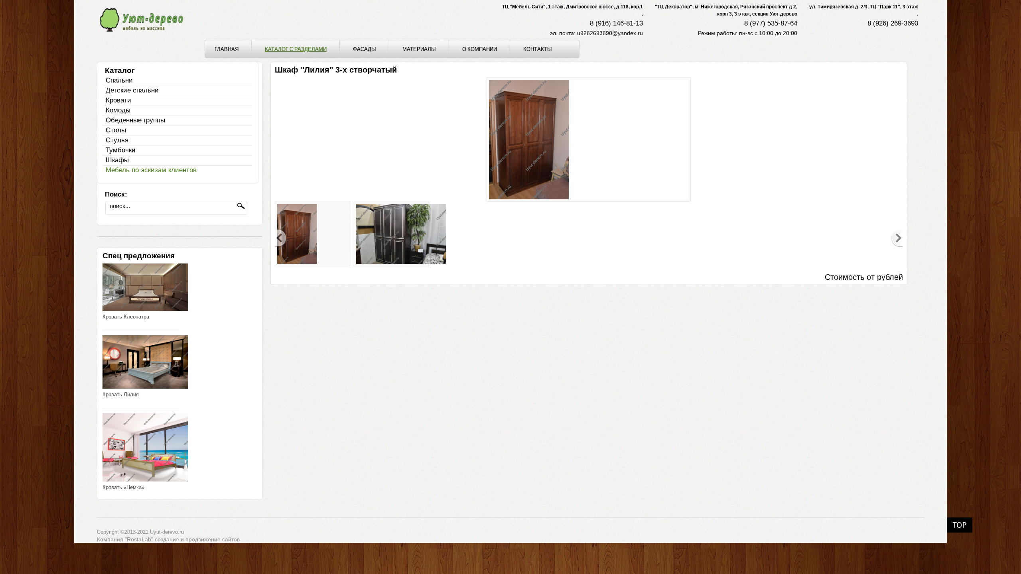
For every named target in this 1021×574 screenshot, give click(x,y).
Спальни (119, 80)
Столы (116, 130)
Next (897, 238)
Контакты (537, 49)
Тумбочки (121, 150)
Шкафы (117, 160)
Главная (226, 49)
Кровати (118, 100)
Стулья (117, 140)
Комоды (118, 110)
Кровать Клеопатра (125, 317)
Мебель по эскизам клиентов (151, 170)
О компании (479, 49)
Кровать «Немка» (123, 487)
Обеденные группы (135, 120)
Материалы (419, 49)
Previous (280, 238)
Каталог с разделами (296, 49)
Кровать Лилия (120, 394)
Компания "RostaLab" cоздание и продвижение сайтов (168, 539)
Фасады (364, 49)
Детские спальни (132, 90)
